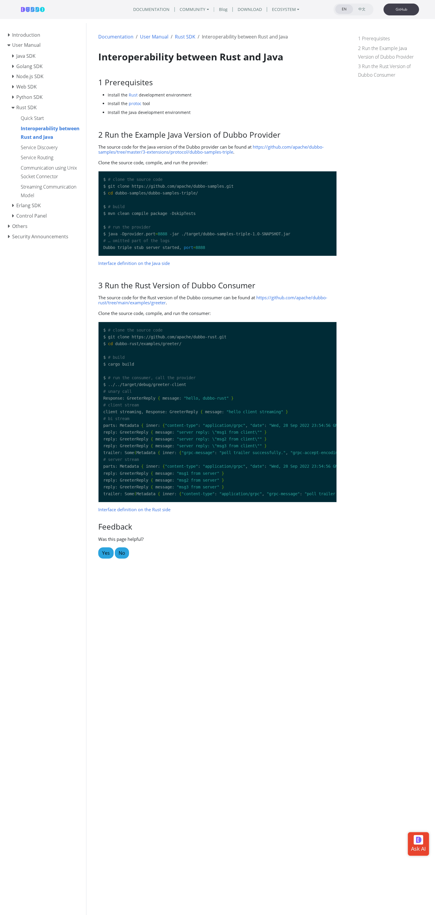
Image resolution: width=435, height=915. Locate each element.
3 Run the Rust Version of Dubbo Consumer (384, 70)
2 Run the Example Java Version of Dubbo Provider (386, 52)
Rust (133, 95)
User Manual (154, 36)
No (122, 553)
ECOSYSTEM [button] (284, 9)
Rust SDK (185, 36)
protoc (135, 103)
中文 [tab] (361, 9)
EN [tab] (344, 9)
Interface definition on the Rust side (134, 509)
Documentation (115, 36)
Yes (106, 553)
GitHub (401, 9)
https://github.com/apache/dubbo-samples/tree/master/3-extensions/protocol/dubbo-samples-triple (211, 149)
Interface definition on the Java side (134, 263)
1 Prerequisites (374, 38)
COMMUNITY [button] (192, 9)
